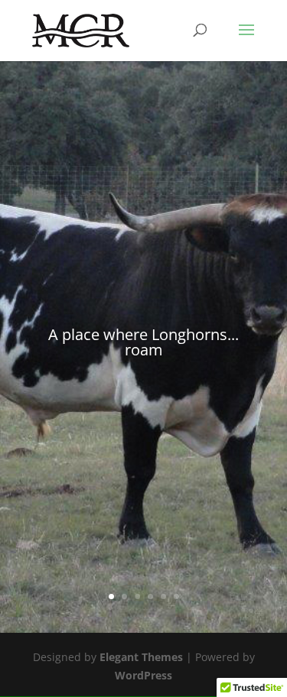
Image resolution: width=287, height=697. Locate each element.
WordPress (143, 675)
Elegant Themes (141, 657)
